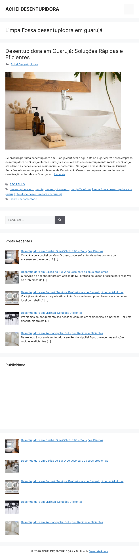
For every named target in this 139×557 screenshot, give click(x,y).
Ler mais (59, 174)
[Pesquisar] (60, 220)
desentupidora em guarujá (26, 189)
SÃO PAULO (17, 184)
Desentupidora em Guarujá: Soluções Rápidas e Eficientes (64, 54)
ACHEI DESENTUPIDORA (32, 9)
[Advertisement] (69, 398)
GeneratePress (98, 551)
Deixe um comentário (23, 199)
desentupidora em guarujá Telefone (68, 189)
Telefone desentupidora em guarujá (39, 194)
